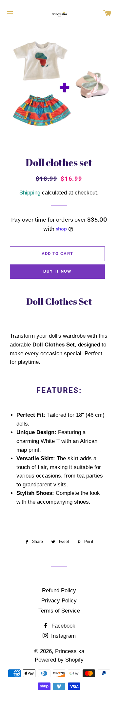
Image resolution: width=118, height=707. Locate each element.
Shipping (29, 193)
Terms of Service (59, 611)
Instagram (62, 636)
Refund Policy (59, 590)
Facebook (62, 626)
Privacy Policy (59, 601)
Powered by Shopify (59, 660)
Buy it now (57, 271)
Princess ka (69, 651)
